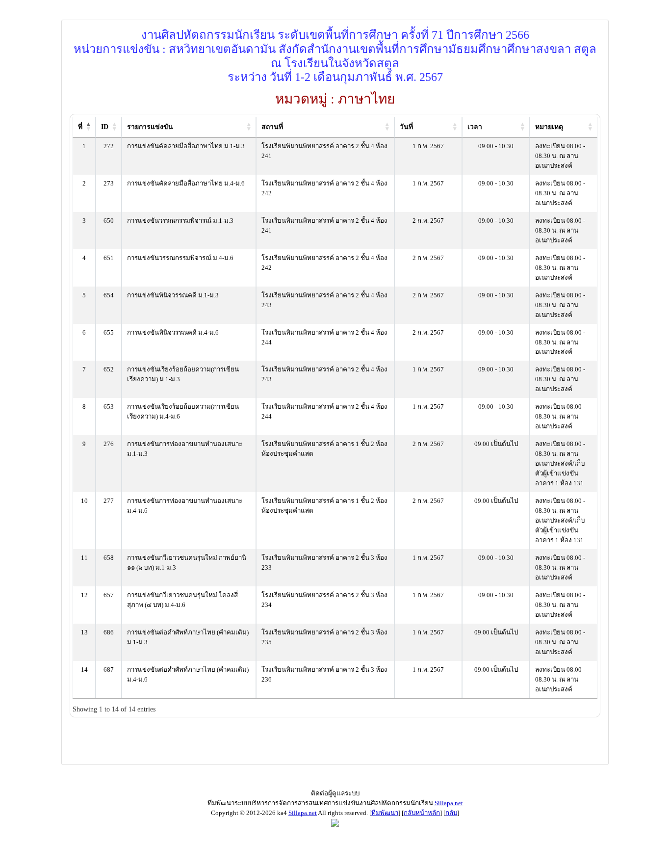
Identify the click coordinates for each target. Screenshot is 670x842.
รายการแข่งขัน (150, 127)
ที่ (80, 127)
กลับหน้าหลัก (422, 812)
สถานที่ (272, 127)
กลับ (451, 812)
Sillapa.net (449, 803)
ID (104, 127)
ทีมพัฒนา (384, 812)
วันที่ (406, 127)
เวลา (474, 127)
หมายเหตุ (549, 127)
